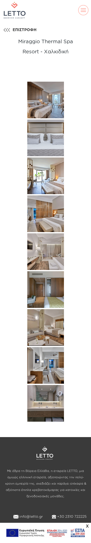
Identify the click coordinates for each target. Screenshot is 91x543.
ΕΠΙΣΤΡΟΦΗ (24, 30)
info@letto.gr (30, 516)
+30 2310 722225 (71, 516)
